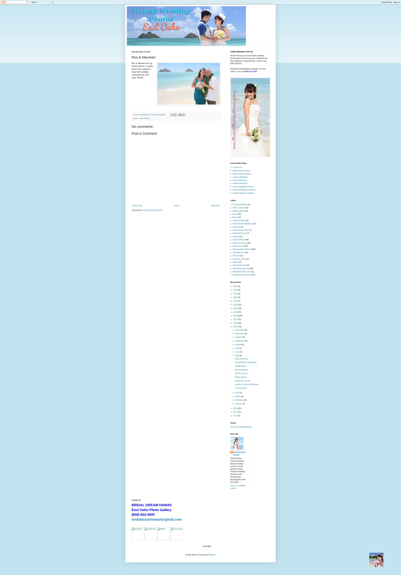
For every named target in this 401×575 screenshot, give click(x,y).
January (239, 404)
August (238, 344)
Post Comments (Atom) (153, 210)
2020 (235, 308)
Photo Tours (238, 246)
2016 (235, 323)
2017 (235, 319)
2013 (235, 412)
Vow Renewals (239, 265)
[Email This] (171, 114)
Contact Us (237, 167)
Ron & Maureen (241, 370)
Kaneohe (236, 227)
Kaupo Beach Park (241, 230)
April (237, 393)
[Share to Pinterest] (183, 114)
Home (176, 206)
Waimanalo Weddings (242, 174)
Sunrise (236, 256)
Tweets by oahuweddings (241, 427)
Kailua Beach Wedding (242, 224)
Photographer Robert (242, 249)
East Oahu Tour (241, 359)
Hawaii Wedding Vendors (243, 193)
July (237, 348)
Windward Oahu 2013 (242, 275)
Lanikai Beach (144, 118)
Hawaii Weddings (240, 183)
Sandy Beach (238, 252)
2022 (235, 301)
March (238, 396)
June (237, 352)
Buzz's (235, 217)
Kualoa (236, 236)
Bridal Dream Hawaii (241, 171)
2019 (235, 312)
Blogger (212, 555)
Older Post (215, 206)
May (237, 355)
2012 (235, 416)
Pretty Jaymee (241, 377)
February (239, 400)
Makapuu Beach (240, 243)
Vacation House (239, 259)
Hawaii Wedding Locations (244, 190)
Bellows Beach (239, 211)
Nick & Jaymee (241, 373)
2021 (235, 305)
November (240, 333)
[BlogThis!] (174, 114)
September (240, 341)
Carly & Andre (241, 388)
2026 (235, 286)
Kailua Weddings (240, 180)
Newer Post (137, 206)
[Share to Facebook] (180, 114)
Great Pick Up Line (243, 381)
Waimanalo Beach (240, 268)
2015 (235, 327)
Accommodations (240, 204)
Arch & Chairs (238, 208)
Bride (235, 214)
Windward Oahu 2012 (242, 272)
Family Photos (239, 220)
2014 (235, 408)
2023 (235, 297)
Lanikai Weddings (240, 177)
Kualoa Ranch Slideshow (246, 362)
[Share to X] (177, 114)
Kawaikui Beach (239, 233)
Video (235, 262)
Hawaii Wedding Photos (243, 187)
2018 (235, 316)
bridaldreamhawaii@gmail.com (157, 519)
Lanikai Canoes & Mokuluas (247, 384)
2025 (235, 290)
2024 (235, 294)
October (238, 337)
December (240, 330)
